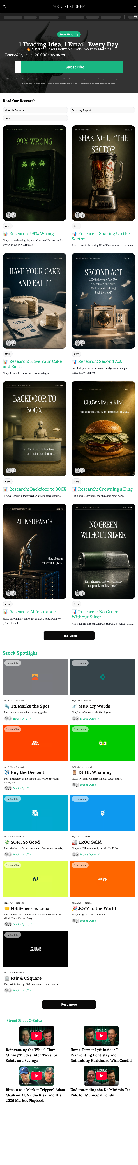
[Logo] (69, 6)
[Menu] (135, 6)
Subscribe (74, 67)
